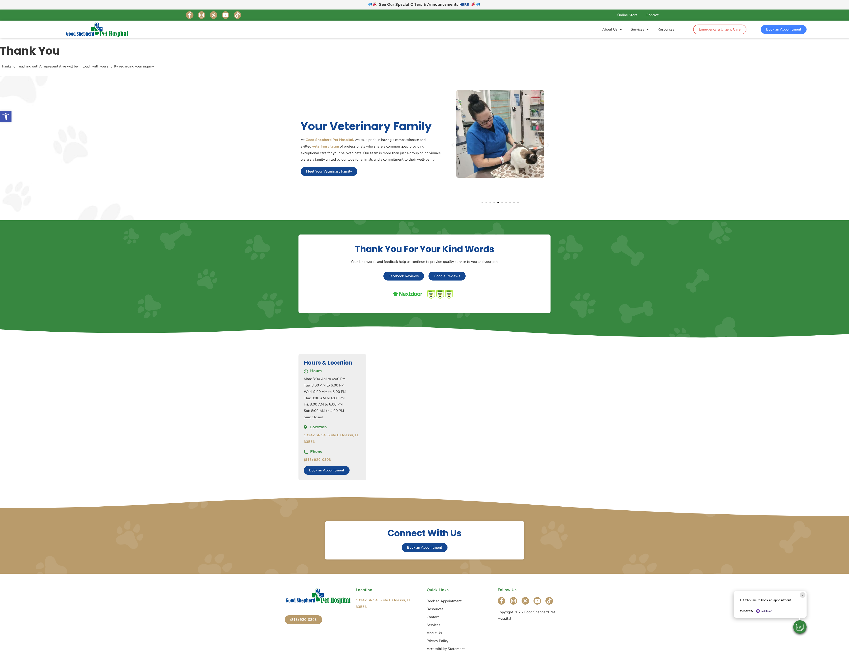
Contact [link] (652, 15)
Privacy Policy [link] (437, 640)
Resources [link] (666, 29)
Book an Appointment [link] (444, 601)
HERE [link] (464, 5)
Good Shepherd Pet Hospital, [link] (330, 140)
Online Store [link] (627, 15)
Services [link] (637, 29)
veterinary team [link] (325, 146)
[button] (800, 627)
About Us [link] (610, 29)
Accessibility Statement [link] (446, 648)
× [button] (803, 595)
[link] (5, 116)
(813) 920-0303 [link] (317, 460)
